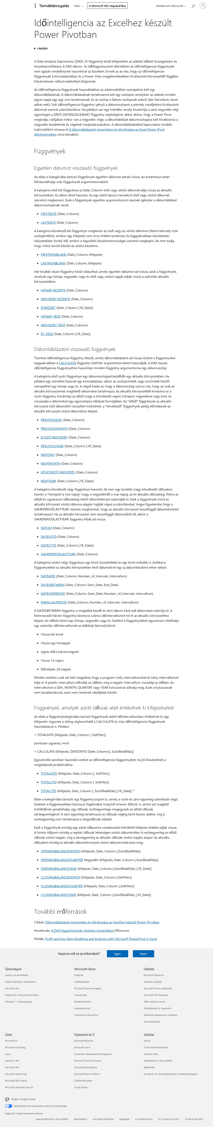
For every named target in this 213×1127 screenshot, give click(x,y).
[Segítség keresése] (193, 5)
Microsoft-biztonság (15, 1047)
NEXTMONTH (50, 463)
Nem (143, 953)
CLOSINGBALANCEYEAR (58, 894)
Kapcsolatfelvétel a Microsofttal (52, 1119)
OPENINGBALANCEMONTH (61, 851)
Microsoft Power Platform (87, 1073)
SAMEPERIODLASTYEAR (58, 554)
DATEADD (48, 576)
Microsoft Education (154, 975)
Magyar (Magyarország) (23, 1099)
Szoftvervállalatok (83, 1080)
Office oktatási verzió (154, 1001)
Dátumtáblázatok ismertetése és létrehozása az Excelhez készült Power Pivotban (102, 922)
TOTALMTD (49, 773)
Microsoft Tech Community (87, 1060)
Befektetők (149, 1067)
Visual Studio (81, 1087)
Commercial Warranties (86, 1014)
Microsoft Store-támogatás (88, 988)
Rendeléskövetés (82, 1001)
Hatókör (42, 48)
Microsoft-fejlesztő (83, 1040)
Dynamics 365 (12, 1060)
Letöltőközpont (81, 981)
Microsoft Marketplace (85, 1067)
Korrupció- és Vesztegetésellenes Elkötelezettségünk (170, 1073)
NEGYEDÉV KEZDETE (55, 299)
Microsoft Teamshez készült (19, 1087)
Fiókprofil (78, 975)
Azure (8, 1054)
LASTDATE (48, 222)
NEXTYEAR (48, 481)
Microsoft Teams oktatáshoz (158, 988)
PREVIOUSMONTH (54, 428)
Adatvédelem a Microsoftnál (158, 1060)
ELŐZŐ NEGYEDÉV (54, 437)
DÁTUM (46, 528)
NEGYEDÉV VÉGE (53, 325)
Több (76, 5)
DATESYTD (48, 545)
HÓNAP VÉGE (51, 316)
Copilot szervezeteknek (16, 975)
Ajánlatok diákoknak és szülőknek (160, 1014)
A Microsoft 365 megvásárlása (107, 5)
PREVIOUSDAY (51, 420)
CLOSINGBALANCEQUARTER (62, 886)
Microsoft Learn (82, 1047)
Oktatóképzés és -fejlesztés (157, 1008)
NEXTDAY (48, 454)
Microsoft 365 (12, 988)
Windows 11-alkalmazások (18, 1001)
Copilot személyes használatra (20, 981)
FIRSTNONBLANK (53, 254)
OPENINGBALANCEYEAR (59, 868)
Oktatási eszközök (153, 981)
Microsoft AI (11, 1040)
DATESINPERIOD (53, 593)
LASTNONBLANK (53, 263)
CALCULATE (67, 363)
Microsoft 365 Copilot (16, 1080)
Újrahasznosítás (82, 1008)
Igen (117, 953)
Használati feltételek (103, 1119)
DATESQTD (49, 536)
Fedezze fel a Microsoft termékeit (22, 995)
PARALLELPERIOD (54, 602)
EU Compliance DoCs (169, 1119)
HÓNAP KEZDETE (53, 290)
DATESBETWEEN (52, 585)
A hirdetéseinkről (143, 1119)
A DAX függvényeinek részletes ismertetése (82, 930)
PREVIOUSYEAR (52, 446)
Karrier (147, 1040)
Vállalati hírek (151, 1054)
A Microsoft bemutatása (156, 1047)
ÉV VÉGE (47, 334)
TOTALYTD (48, 791)
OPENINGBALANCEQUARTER (62, 860)
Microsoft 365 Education (156, 995)
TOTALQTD (49, 782)
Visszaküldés (80, 995)
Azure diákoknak (152, 1021)
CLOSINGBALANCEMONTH (60, 877)
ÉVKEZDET (48, 307)
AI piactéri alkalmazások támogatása (92, 1054)
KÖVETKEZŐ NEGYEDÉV (58, 472)
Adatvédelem (80, 1119)
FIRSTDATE (49, 213)
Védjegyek (124, 1119)
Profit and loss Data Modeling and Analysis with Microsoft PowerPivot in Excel (101, 939)
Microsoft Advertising (16, 1073)
